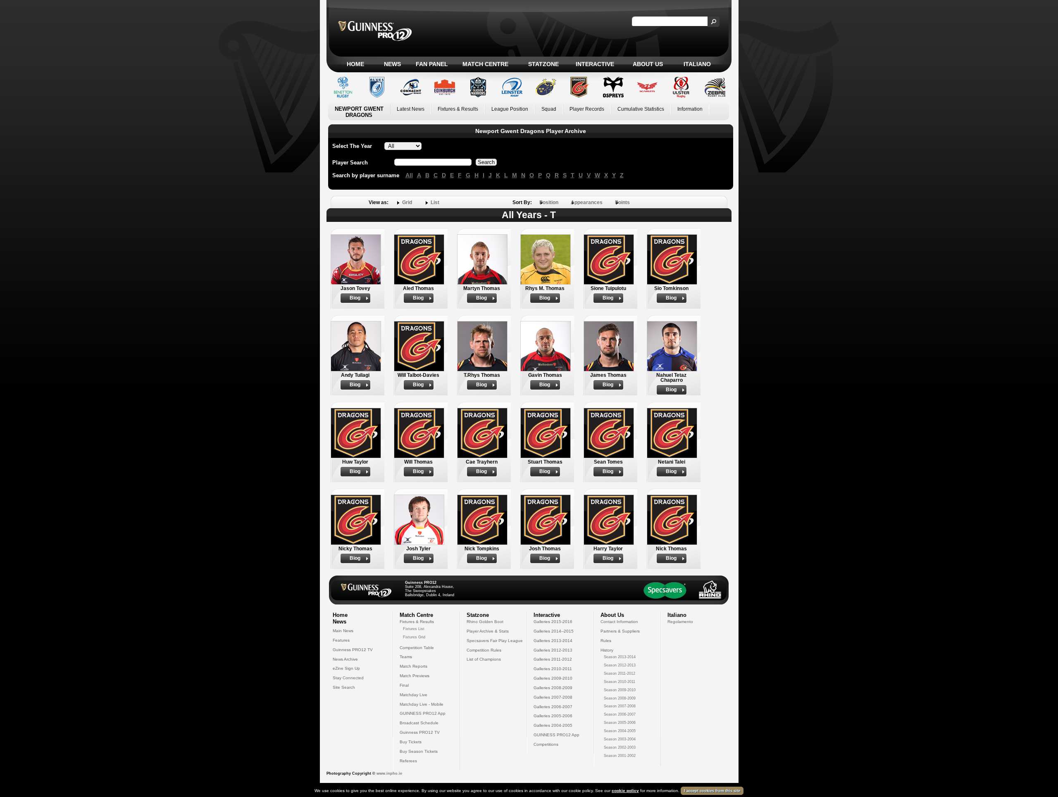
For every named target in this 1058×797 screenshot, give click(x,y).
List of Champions (484, 659)
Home (355, 64)
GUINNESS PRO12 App (423, 713)
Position (548, 202)
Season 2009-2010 (620, 690)
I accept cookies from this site (712, 791)
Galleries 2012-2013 (553, 650)
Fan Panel (432, 64)
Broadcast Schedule (419, 723)
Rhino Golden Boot (485, 621)
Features (341, 640)
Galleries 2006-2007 (553, 706)
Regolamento (680, 621)
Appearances (587, 202)
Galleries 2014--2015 (554, 631)
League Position (509, 109)
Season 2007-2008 (620, 706)
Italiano (697, 64)
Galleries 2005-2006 (553, 716)
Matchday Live (413, 694)
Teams (406, 656)
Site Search (344, 687)
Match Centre (485, 64)
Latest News (410, 109)
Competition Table (417, 647)
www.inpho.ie (389, 773)
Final (404, 685)
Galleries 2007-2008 (553, 697)
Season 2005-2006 (620, 723)
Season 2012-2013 (620, 665)
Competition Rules (484, 650)
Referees (408, 761)
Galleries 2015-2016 (553, 621)
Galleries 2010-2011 (553, 668)
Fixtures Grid (414, 637)
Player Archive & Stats (488, 631)
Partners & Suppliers (620, 631)
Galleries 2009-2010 (553, 678)
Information (690, 109)
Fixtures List (413, 629)
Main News (343, 630)
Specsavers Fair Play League (495, 640)
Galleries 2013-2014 (553, 640)
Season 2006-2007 (620, 714)
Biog (355, 297)
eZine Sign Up (346, 668)
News (392, 64)
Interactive (595, 64)
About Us (648, 64)
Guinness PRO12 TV (353, 649)
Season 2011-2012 (619, 673)
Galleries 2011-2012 (553, 659)
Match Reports (413, 666)
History (606, 650)
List (435, 202)
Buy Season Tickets (419, 751)
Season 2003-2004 (620, 739)
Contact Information (619, 621)
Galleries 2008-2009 (553, 687)
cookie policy (625, 790)
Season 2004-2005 (620, 731)
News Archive (345, 659)
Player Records (587, 109)
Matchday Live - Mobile (421, 704)
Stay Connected (348, 678)
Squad (548, 109)
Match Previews (414, 675)
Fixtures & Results (458, 109)
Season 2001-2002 (620, 756)
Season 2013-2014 (620, 657)
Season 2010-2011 (619, 682)
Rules (605, 640)
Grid (407, 202)
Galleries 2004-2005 (553, 725)
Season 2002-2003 (620, 747)
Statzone (543, 64)
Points (622, 202)
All (409, 175)
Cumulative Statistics (640, 109)
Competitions (546, 744)
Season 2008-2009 (620, 698)
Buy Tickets (411, 742)
